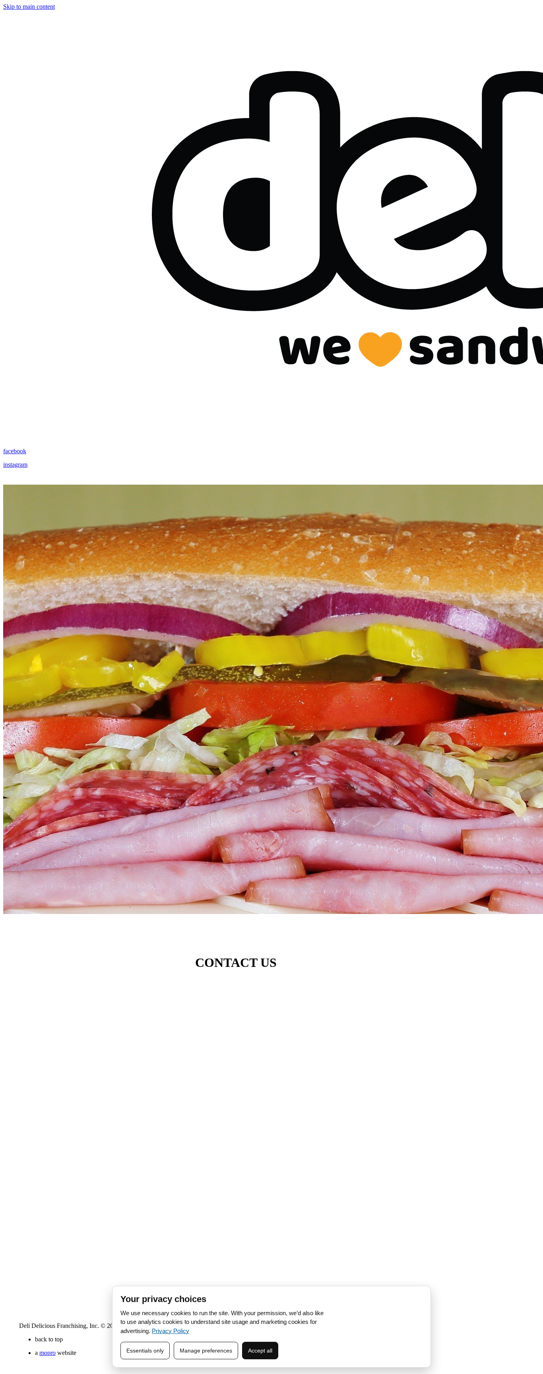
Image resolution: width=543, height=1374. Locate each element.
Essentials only (145, 1350)
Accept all (260, 1350)
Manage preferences (206, 1350)
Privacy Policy (170, 1330)
